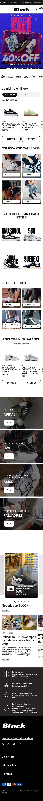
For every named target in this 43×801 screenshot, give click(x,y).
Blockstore (8, 756)
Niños (27, 201)
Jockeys (8, 201)
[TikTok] (21, 744)
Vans (4, 121)
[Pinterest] (16, 744)
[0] (39, 9)
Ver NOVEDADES (9, 100)
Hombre (28, 175)
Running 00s (30, 305)
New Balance (7, 365)
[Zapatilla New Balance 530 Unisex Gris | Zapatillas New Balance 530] (31, 355)
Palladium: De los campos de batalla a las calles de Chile (19, 640)
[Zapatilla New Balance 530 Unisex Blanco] (11, 355)
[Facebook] (4, 744)
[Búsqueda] (36, 9)
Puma (24, 121)
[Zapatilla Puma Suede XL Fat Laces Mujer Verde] (31, 112)
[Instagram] (10, 744)
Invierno (28, 326)
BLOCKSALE (25, 94)
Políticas (7, 773)
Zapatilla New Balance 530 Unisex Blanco (11, 370)
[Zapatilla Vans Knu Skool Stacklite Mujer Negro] (11, 112)
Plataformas (10, 325)
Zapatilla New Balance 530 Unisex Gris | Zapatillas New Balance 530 (31, 371)
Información (9, 765)
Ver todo (6, 610)
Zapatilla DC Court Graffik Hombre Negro (25, 588)
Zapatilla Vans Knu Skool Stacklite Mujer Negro (11, 126)
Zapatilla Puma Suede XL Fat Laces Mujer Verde (30, 126)
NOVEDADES (10, 94)
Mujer (7, 175)
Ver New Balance (21, 344)
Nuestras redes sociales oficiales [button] (17, 738)
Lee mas (5, 659)
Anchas (8, 305)
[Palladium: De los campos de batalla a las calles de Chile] (19, 622)
